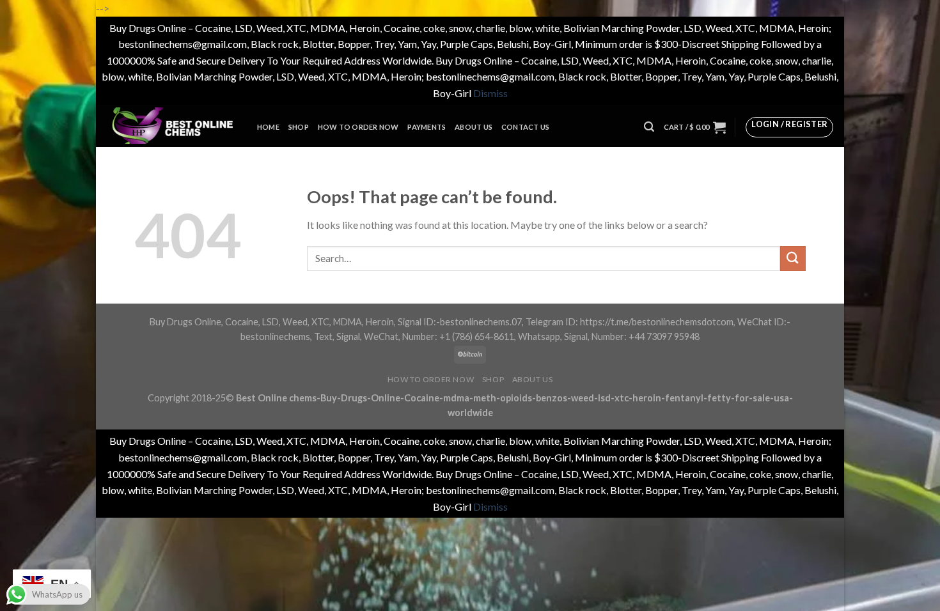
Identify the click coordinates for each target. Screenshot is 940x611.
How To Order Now (358, 127)
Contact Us (525, 127)
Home (268, 127)
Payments (426, 127)
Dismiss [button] (490, 93)
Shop (298, 127)
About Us (473, 127)
